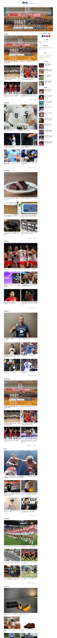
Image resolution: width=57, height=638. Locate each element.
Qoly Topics (6, 102)
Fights (5, 448)
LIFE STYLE (6, 586)
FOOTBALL (6, 241)
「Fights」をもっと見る (32, 515)
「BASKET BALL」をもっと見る (31, 445)
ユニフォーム (42, 55)
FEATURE (6, 34)
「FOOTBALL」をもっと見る (32, 307)
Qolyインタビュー (48, 55)
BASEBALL (6, 311)
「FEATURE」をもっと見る (32, 99)
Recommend (6, 170)
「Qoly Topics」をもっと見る (32, 167)
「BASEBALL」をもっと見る (32, 375)
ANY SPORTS (7, 518)
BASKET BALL (7, 378)
